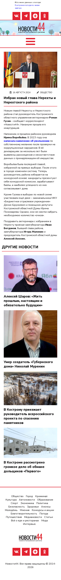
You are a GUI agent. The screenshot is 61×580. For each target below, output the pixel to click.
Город (29, 496)
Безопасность (16, 506)
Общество (46, 92)
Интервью (29, 524)
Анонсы (46, 506)
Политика (42, 503)
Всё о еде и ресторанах (25, 520)
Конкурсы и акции (43, 510)
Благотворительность (24, 513)
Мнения (24, 510)
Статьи (48, 517)
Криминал (41, 496)
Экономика (27, 503)
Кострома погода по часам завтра (27, 6)
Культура (11, 499)
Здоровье (33, 506)
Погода (43, 513)
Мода (44, 520)
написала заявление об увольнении (26, 141)
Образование (45, 499)
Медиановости (33, 517)
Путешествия (14, 517)
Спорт (14, 503)
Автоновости (27, 499)
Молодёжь (11, 510)
